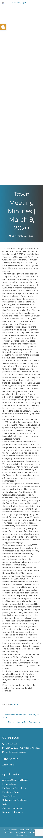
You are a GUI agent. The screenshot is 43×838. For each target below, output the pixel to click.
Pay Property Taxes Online (14, 788)
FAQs (4, 804)
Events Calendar (9, 784)
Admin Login (8, 764)
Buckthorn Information (12, 812)
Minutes (15, 704)
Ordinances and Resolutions (14, 800)
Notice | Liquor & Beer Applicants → (24, 722)
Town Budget (8, 796)
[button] (3, 27)
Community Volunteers (12, 808)
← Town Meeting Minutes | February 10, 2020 (20, 716)
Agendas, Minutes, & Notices (15, 780)
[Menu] (40, 93)
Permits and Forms (10, 792)
